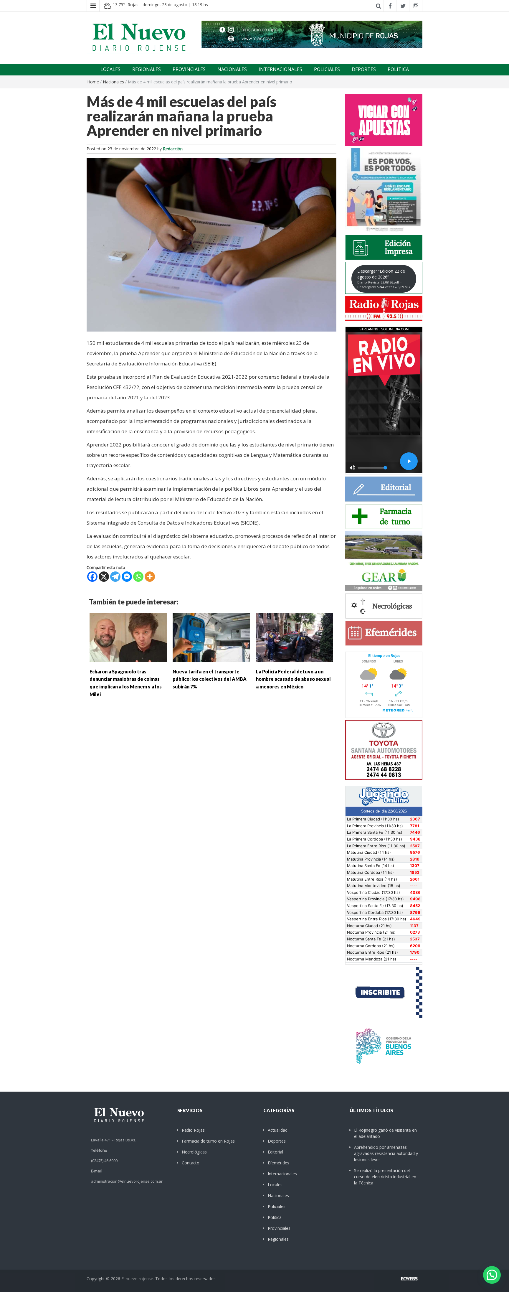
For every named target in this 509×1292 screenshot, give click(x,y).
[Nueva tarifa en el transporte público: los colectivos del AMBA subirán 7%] (211, 637)
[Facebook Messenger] (127, 576)
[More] (150, 576)
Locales (275, 1184)
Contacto (190, 1163)
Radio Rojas (193, 1130)
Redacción (173, 148)
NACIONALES (232, 69)
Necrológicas (194, 1152)
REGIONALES (146, 69)
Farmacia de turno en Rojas (208, 1141)
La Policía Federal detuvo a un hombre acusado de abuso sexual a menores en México (293, 679)
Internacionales (282, 1173)
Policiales (276, 1206)
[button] (492, 1275)
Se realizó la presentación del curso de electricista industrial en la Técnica (385, 1177)
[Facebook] (92, 576)
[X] (104, 576)
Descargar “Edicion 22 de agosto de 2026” (383, 278)
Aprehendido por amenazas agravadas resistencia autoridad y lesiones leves (386, 1153)
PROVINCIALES (189, 69)
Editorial (275, 1152)
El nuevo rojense (137, 1278)
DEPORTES (364, 69)
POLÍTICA (398, 69)
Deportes (277, 1141)
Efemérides (278, 1163)
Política (275, 1217)
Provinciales (279, 1228)
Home (93, 82)
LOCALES (110, 69)
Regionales (278, 1239)
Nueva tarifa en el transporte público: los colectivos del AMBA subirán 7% (210, 679)
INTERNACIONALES (280, 69)
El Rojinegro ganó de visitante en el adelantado (385, 1133)
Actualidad (277, 1130)
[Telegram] (115, 576)
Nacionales (113, 82)
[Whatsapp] (138, 576)
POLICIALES (327, 69)
